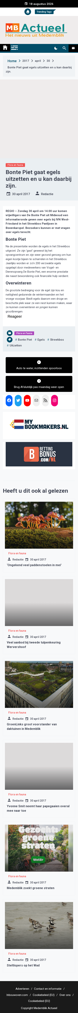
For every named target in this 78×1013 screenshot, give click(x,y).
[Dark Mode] (55, 48)
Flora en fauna (15, 165)
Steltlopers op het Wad (23, 965)
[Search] (64, 48)
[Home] (5, 47)
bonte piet (25, 339)
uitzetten (16, 345)
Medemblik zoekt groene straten (30, 888)
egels (41, 339)
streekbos (57, 339)
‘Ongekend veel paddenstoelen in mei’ (34, 565)
